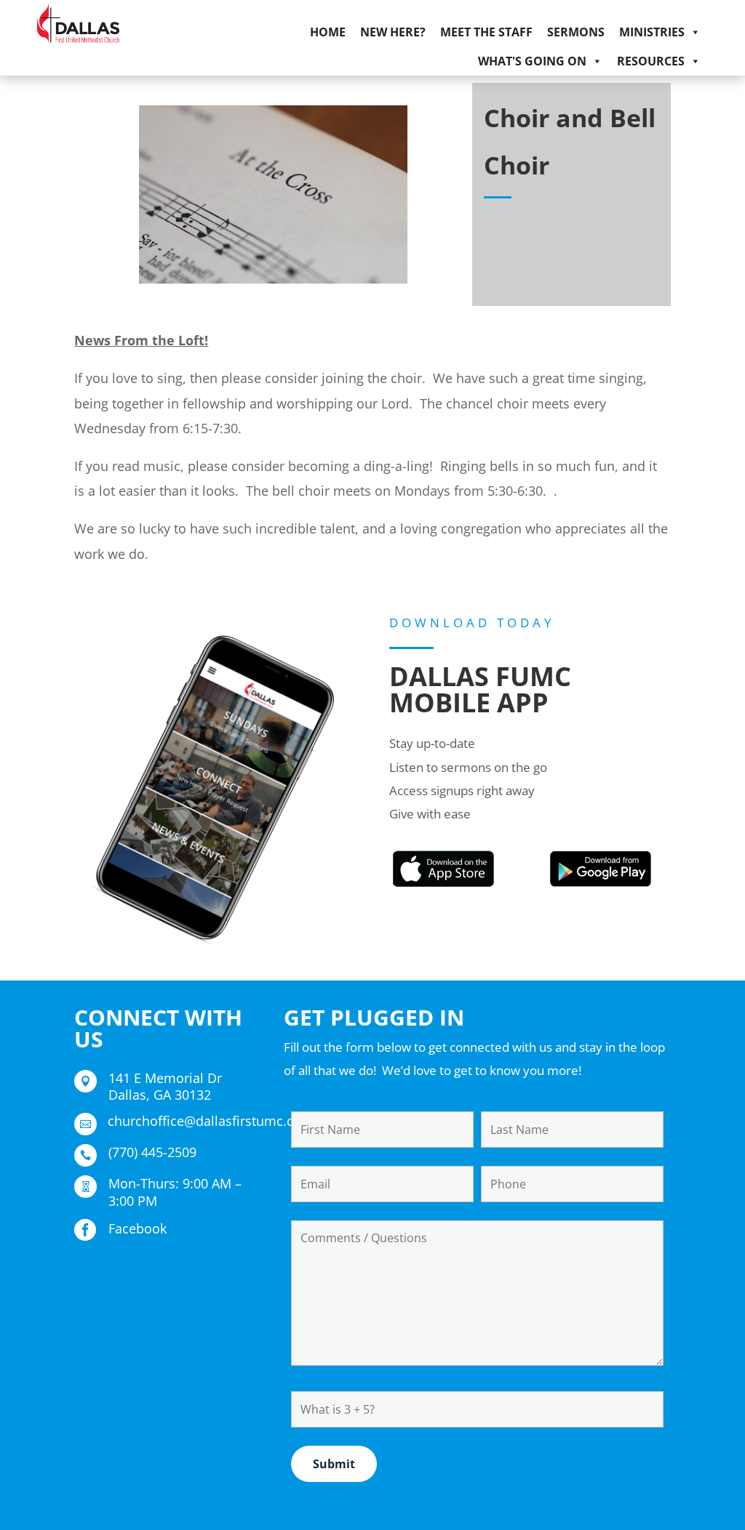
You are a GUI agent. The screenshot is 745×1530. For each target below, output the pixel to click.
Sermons (576, 32)
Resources (651, 61)
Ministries (652, 32)
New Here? (393, 32)
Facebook (137, 1228)
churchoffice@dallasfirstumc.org (207, 1121)
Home (328, 32)
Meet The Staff (486, 32)
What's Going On (532, 61)
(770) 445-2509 (152, 1152)
